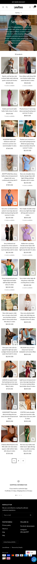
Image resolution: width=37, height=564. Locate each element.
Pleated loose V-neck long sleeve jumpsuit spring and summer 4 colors (27, 111)
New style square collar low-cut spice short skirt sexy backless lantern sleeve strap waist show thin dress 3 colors (9, 317)
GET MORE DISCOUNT (18, 2)
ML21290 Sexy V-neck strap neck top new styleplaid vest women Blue (27, 350)
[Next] (23, 460)
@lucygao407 (24, 532)
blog (3, 532)
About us (5, 528)
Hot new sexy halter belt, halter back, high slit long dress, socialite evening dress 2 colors (27, 448)
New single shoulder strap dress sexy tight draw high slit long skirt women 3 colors (27, 212)
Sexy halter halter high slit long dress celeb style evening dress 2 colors (27, 280)
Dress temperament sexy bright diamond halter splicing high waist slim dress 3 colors (9, 281)
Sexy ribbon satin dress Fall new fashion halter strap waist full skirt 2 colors (27, 78)
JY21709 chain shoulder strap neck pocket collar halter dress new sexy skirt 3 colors (27, 415)
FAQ (3, 535)
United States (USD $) (9, 542)
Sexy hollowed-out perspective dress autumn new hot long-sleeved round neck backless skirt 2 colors (9, 247)
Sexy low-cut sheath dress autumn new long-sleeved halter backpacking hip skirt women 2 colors (9, 212)
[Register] (30, 515)
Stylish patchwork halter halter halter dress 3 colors (10, 110)
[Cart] (34, 7)
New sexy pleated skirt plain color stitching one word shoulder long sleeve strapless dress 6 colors (27, 316)
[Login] (30, 7)
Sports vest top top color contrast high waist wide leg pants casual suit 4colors (9, 78)
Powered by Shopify (17, 547)
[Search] (7, 7)
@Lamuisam (31, 526)
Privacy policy (6, 525)
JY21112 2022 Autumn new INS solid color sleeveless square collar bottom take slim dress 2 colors (9, 448)
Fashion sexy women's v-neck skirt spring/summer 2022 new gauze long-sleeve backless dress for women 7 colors (27, 144)
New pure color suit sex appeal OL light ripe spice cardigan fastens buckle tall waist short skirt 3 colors (9, 351)
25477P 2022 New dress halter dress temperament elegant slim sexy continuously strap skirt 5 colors (9, 178)
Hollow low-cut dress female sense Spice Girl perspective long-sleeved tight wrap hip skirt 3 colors (27, 247)
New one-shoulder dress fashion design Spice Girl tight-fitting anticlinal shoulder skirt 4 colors (27, 177)
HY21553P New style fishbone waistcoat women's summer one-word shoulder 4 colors (10, 143)
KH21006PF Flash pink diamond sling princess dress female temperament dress (9, 415)
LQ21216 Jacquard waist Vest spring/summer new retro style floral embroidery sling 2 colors (9, 383)
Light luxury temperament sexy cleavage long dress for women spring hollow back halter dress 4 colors (27, 383)
